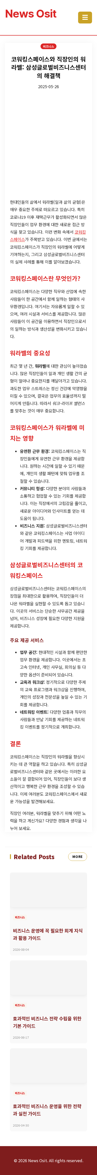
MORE (77, 856)
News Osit (30, 13)
